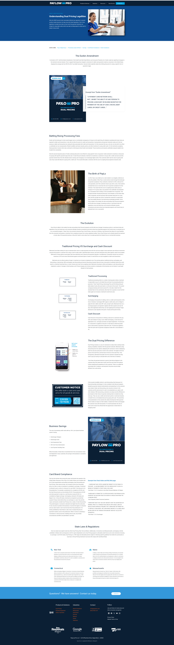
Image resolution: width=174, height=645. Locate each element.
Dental (74, 618)
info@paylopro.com (95, 608)
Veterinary (75, 620)
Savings (84, 47)
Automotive (75, 612)
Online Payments (60, 612)
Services (75, 614)
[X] (114, 613)
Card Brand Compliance (93, 47)
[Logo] (60, 3)
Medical (75, 616)
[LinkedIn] (109, 613)
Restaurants (76, 610)
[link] (106, 10)
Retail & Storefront (77, 608)
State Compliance (105, 47)
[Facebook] (111, 613)
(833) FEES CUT (94, 610)
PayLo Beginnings (61, 47)
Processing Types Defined (74, 47)
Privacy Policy (110, 617)
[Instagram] (120, 613)
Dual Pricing (59, 608)
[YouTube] (117, 613)
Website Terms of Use (112, 619)
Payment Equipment (60, 610)
